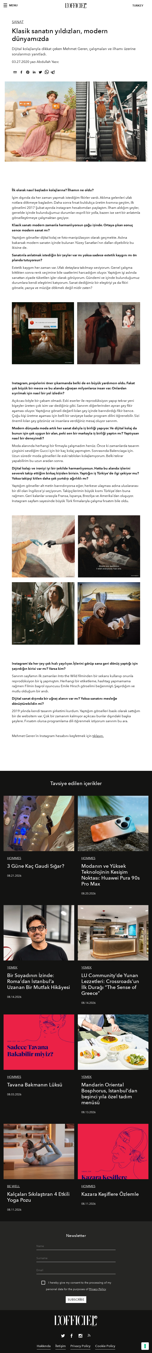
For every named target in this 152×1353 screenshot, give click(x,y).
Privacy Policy (97, 1289)
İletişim (60, 1346)
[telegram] (53, 73)
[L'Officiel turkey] (76, 6)
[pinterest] (28, 73)
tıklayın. (98, 736)
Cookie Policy (105, 1346)
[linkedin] (34, 73)
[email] (15, 73)
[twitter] (40, 73)
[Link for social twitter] (63, 1337)
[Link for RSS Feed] (89, 1336)
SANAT (18, 22)
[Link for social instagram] (80, 1337)
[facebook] (21, 73)
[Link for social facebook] (72, 1337)
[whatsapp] (47, 73)
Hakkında (44, 1346)
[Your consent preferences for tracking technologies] (145, 1346)
